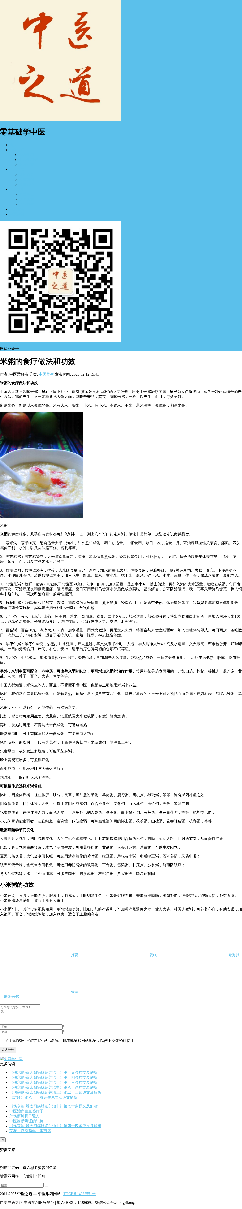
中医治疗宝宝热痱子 (26, 1111)
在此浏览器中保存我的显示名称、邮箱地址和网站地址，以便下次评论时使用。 (72, 1041)
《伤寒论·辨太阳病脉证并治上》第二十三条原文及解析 (55, 1092)
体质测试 (26, 194)
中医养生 (17, 189)
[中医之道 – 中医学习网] (60, 120)
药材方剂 (26, 179)
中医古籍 (17, 209)
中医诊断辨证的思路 (26, 1121)
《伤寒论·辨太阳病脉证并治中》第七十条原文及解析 (53, 1106)
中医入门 (17, 150)
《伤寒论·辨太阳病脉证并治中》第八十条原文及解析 (53, 1087)
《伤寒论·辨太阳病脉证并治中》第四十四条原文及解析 (55, 1126)
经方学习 (26, 155)
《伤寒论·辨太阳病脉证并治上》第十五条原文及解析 (53, 1073)
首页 (13, 145)
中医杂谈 (17, 214)
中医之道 (17, 170)
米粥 (15, 997)
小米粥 (5, 997)
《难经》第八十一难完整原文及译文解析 (43, 1097)
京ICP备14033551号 (79, 1194)
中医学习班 (28, 160)
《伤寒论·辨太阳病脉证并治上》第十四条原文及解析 (53, 1077)
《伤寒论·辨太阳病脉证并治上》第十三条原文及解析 (53, 1082)
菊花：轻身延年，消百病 (30, 1131)
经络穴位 (26, 184)
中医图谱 (26, 165)
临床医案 (26, 175)
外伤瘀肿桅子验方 (24, 1116)
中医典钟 (26, 199)
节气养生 (26, 204)
